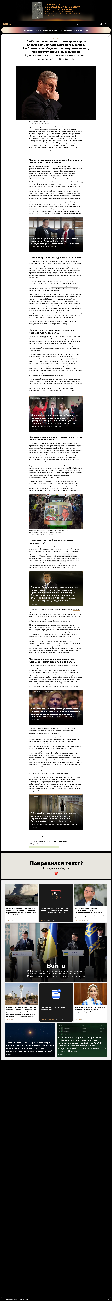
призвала (42, 310)
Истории (43, 24)
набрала (79, 354)
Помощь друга (75, 24)
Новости (34, 24)
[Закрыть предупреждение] (108, 1299)
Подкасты (58, 24)
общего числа (55, 368)
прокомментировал (36, 341)
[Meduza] (6, 24)
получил (55, 639)
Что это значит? (24, 1299)
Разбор (50, 24)
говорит (70, 379)
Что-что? (40, 844)
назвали (79, 473)
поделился (73, 204)
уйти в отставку (74, 630)
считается (76, 610)
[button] (56, 93)
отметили (45, 281)
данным (73, 446)
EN (109, 24)
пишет (57, 758)
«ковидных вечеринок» (46, 682)
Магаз (66, 24)
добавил (60, 341)
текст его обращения (49, 193)
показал (32, 470)
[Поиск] (105, 24)
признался (76, 193)
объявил (54, 648)
